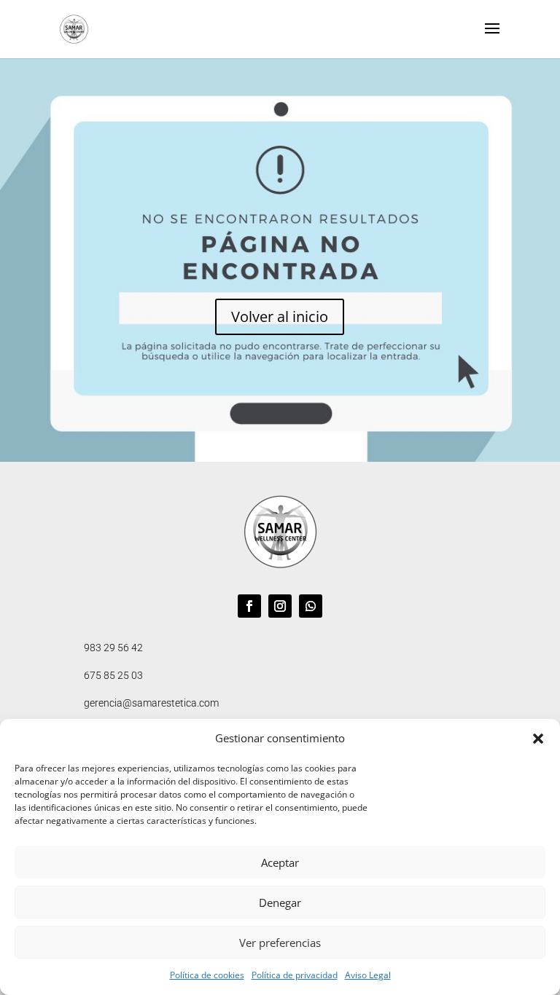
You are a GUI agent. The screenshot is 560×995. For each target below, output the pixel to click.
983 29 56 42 (113, 647)
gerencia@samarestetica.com (151, 703)
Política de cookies (207, 975)
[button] (538, 738)
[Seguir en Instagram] (280, 606)
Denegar (280, 902)
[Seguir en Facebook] (249, 606)
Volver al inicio (279, 316)
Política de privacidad (295, 975)
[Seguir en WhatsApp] (310, 606)
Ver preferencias (280, 942)
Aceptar (280, 862)
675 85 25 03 (113, 675)
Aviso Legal (368, 975)
